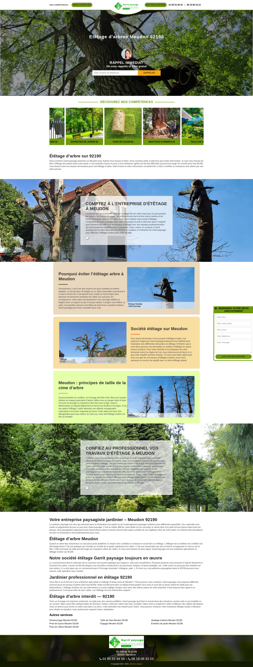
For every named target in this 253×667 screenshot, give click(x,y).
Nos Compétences (58, 5)
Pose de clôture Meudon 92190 (64, 627)
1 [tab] (87, 238)
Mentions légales (136, 664)
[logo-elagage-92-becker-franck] (126, 641)
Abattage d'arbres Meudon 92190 (166, 620)
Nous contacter (82, 5)
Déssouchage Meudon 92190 (63, 620)
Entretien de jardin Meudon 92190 (167, 623)
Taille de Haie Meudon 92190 (114, 620)
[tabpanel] (126, 218)
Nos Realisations (155, 5)
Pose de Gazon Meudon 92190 (64, 623)
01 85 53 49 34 (176, 5)
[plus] (215, 308)
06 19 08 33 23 (194, 5)
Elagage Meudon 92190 (111, 623)
